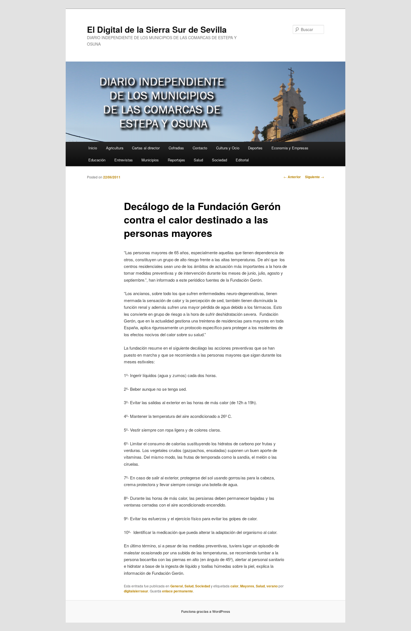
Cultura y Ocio (227, 147)
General (176, 585)
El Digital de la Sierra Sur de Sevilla (157, 29)
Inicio (92, 147)
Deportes (255, 147)
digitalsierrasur (136, 591)
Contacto (200, 147)
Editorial (242, 160)
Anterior (292, 176)
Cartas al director (146, 147)
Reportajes (176, 160)
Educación (96, 160)
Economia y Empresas (289, 147)
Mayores (247, 585)
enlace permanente (177, 591)
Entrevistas (123, 160)
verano (272, 585)
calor (234, 585)
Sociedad (219, 160)
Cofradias (176, 147)
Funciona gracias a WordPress (205, 611)
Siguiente (314, 176)
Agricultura (114, 147)
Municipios (150, 160)
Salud (198, 160)
